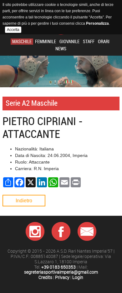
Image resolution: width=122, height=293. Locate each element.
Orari (103, 41)
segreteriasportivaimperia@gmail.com (61, 272)
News (60, 49)
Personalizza (97, 23)
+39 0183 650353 (58, 267)
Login (77, 277)
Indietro (24, 200)
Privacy (62, 277)
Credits (45, 277)
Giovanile (69, 41)
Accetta (13, 30)
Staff (88, 41)
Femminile (45, 41)
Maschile (22, 41)
